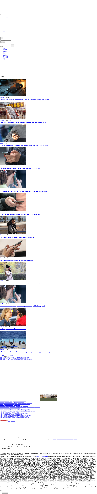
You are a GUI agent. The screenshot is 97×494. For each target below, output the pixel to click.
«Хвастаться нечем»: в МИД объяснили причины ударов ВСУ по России (15, 415)
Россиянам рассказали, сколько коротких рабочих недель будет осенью (15, 410)
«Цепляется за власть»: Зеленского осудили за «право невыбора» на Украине (16, 403)
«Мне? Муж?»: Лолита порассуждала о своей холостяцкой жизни (14, 413)
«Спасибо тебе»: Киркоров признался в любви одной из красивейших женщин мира (17, 411)
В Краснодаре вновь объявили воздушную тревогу (11, 414)
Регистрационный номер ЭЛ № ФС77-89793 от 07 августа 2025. (65, 439)
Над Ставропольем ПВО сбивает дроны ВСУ (10, 412)
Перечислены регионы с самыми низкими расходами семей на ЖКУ (14, 417)
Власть (1, 143)
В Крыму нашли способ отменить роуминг (13, 329)
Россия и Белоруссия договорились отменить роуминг (16, 260)
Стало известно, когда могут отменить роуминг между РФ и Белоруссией (22, 306)
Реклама (13, 421)
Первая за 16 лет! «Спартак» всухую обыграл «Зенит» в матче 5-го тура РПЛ (16, 359)
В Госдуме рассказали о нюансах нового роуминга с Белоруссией (20, 214)
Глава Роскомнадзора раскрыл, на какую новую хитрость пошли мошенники (24, 191)
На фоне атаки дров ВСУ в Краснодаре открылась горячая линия (14, 358)
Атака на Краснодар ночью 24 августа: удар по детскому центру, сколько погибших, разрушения (20, 407)
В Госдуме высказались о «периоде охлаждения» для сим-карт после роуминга (24, 145)
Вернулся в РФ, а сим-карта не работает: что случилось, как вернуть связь (23, 122)
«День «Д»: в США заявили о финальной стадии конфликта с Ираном (15, 404)
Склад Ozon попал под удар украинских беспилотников (12, 402)
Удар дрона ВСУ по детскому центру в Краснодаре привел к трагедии (15, 409)
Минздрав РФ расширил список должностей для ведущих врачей (14, 406)
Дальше (2, 419)
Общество (2, 120)
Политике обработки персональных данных (49, 491)
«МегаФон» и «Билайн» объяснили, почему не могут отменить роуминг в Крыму (25, 352)
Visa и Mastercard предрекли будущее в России (10, 408)
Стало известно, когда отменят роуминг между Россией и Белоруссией (21, 283)
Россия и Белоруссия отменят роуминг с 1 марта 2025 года (18, 237)
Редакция (10, 421)
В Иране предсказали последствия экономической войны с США (14, 416)
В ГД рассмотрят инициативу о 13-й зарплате (10, 405)
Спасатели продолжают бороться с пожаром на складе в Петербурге (14, 357)
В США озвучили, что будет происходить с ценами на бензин (13, 401)
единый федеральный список (42, 456)
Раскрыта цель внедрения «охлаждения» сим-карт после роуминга (20, 168)
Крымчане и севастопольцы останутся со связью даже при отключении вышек (24, 99)
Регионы (2, 97)
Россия (1, 280)
